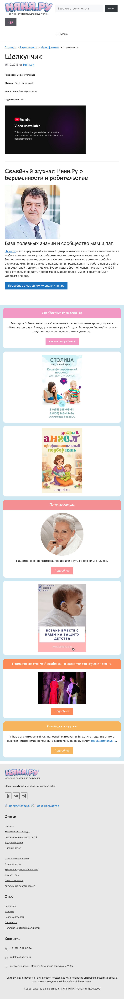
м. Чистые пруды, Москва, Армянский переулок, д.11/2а (41, 966)
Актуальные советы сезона (20, 885)
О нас (9, 897)
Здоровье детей (14, 842)
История (9, 911)
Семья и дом (12, 875)
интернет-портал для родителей (22, 778)
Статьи (10, 817)
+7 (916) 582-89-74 (21, 948)
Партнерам (11, 922)
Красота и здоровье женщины (21, 869)
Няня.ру (10, 251)
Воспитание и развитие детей (21, 837)
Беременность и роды (17, 831)
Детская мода (13, 864)
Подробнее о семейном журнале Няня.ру (36, 285)
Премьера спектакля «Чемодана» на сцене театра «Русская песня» (62, 664)
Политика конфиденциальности (22, 927)
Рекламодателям (14, 917)
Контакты (12, 939)
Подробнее (62, 570)
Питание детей (13, 848)
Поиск (111, 8)
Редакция (10, 906)
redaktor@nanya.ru (103, 740)
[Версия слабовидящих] (10, 22)
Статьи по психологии (17, 858)
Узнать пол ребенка (62, 341)
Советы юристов (14, 880)
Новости (9, 826)
